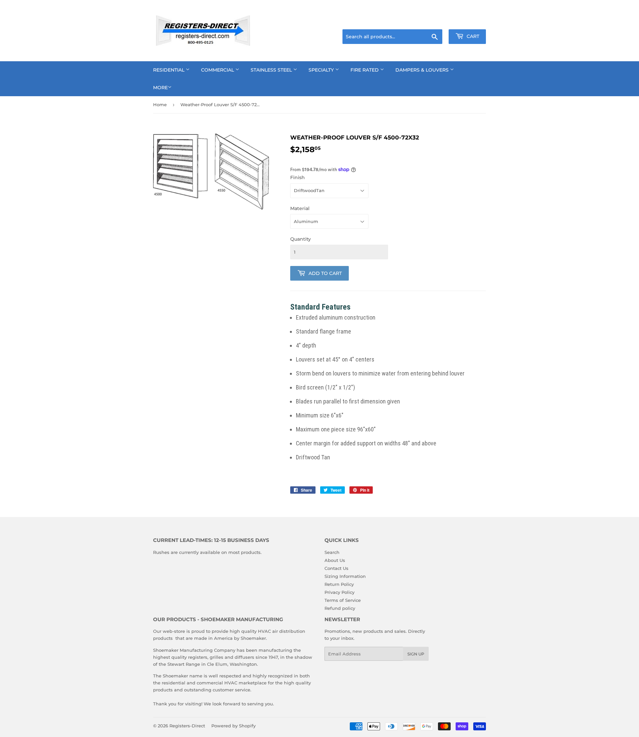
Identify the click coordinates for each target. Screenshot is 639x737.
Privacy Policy (339, 592)
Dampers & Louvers (422, 70)
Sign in (433, 21)
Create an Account (467, 21)
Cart (472, 36)
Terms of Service (342, 600)
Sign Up (415, 653)
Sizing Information (345, 576)
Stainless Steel (272, 70)
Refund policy (339, 608)
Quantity (300, 239)
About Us (334, 560)
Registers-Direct (187, 725)
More (160, 88)
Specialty (322, 70)
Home (160, 104)
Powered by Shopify (233, 725)
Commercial (218, 70)
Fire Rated (365, 70)
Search (331, 552)
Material (300, 208)
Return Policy (339, 584)
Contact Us (336, 568)
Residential (169, 70)
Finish (297, 177)
